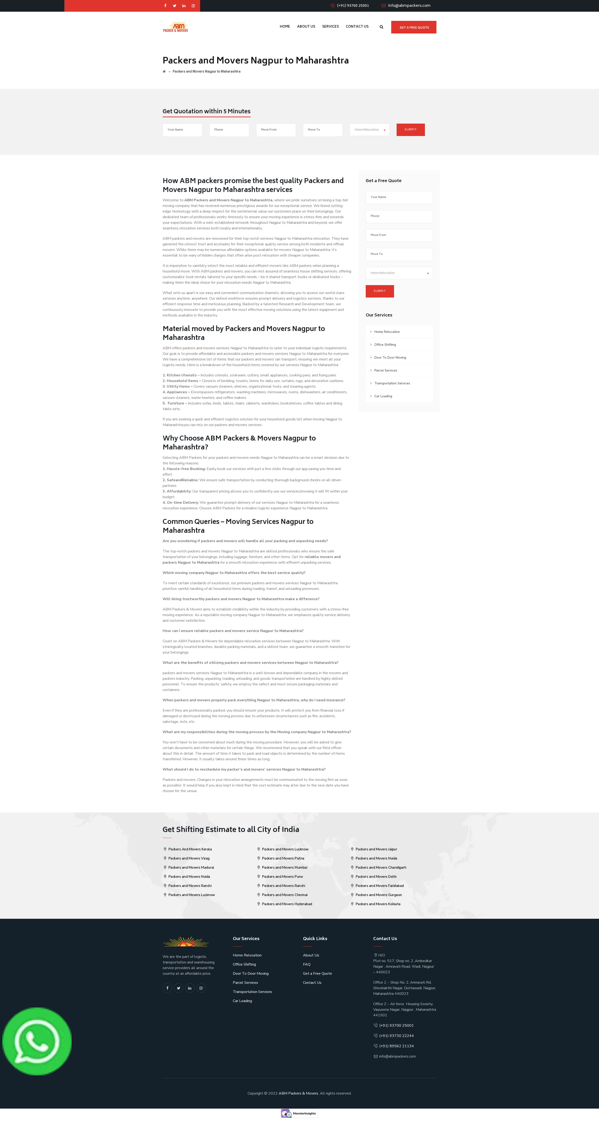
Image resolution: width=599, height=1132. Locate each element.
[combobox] (370, 130)
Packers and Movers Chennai (284, 895)
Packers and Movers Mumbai (284, 867)
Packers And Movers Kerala (190, 849)
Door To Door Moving (390, 357)
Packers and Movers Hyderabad (286, 904)
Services (330, 27)
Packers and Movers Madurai (191, 867)
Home (285, 27)
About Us (306, 27)
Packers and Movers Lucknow (191, 895)
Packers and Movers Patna (282, 858)
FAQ (306, 964)
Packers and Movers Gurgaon (378, 895)
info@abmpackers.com (409, 6)
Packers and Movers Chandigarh (380, 867)
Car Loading (383, 396)
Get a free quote (414, 28)
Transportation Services (392, 383)
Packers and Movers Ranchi (189, 885)
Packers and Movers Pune (282, 876)
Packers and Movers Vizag (189, 858)
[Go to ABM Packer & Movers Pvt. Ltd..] (164, 71)
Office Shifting (385, 344)
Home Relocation (387, 332)
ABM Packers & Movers (298, 1093)
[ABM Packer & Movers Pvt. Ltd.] (175, 27)
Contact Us (357, 27)
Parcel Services (385, 370)
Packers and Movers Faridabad (379, 885)
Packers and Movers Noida (189, 876)
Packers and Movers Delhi (375, 876)
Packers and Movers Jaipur (376, 849)
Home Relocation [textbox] (367, 130)
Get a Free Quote (317, 973)
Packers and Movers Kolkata (378, 904)
